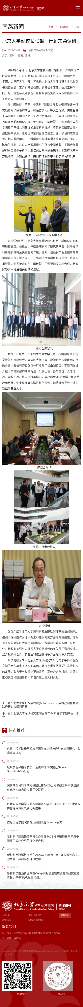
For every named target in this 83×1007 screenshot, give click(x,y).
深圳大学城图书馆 (35, 920)
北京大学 (5, 915)
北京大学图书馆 (34, 915)
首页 (51, 27)
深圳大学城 (6, 920)
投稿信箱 (64, 915)
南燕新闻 (63, 27)
